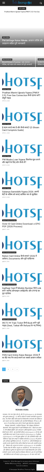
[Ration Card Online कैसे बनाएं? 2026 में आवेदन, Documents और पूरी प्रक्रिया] (22, 243)
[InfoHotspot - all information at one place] (22, 3)
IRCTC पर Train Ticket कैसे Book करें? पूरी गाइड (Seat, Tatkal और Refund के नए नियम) (21, 324)
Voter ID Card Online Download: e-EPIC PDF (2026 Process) (21, 225)
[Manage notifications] (4, 467)
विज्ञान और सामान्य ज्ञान (7, 59)
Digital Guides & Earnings (9, 220)
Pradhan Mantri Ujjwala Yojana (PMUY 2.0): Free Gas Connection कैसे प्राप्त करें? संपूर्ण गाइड (21, 95)
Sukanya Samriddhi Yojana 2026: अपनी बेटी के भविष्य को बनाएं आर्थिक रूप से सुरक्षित (20, 193)
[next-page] (17, 369)
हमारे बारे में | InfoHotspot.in (30, 463)
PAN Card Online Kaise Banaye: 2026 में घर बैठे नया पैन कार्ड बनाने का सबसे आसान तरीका (21, 356)
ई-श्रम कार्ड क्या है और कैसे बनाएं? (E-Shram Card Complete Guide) (20, 128)
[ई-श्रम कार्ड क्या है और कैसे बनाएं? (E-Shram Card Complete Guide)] (22, 115)
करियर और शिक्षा (6, 37)
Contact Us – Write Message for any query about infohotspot (21, 461)
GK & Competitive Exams (9, 252)
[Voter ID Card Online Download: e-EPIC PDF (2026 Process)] (22, 211)
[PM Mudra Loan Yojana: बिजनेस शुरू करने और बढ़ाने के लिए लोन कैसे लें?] (22, 147)
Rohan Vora (22, 409)
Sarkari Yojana (6, 89)
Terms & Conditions (22, 466)
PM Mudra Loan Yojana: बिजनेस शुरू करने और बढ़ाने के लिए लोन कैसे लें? (21, 160)
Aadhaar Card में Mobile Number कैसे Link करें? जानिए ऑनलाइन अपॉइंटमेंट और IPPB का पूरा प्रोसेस (21, 291)
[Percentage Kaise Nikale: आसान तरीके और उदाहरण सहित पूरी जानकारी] (22, 31)
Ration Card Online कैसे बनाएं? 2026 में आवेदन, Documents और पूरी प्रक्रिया (19, 257)
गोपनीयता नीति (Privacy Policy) (13, 463)
